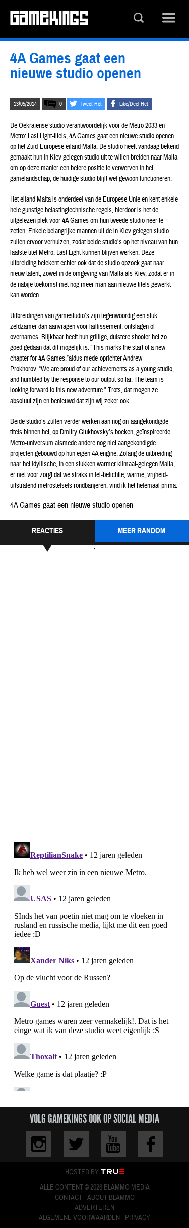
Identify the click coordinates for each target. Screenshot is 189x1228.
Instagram (38, 1144)
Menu (169, 19)
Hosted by (82, 1172)
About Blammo (111, 1197)
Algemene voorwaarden (79, 1217)
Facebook (150, 1144)
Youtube (113, 1144)
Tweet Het (91, 104)
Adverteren (94, 1207)
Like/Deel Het (133, 104)
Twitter (76, 1144)
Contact (68, 1197)
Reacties (47, 530)
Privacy (137, 1217)
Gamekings (49, 19)
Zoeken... (138, 19)
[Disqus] (94, 695)
